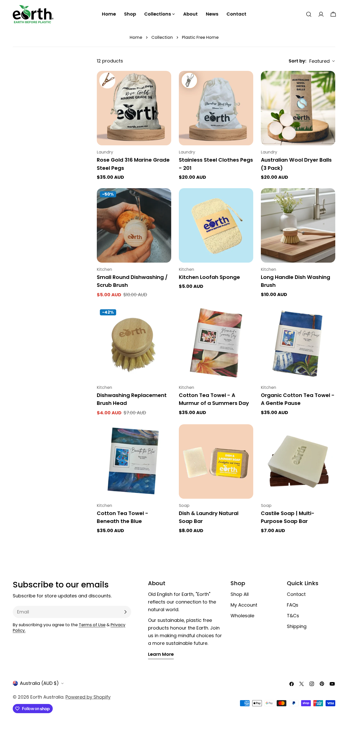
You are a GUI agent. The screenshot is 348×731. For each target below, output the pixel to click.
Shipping (296, 626)
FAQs (292, 605)
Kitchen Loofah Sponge (209, 277)
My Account (244, 605)
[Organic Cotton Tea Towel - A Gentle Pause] (298, 343)
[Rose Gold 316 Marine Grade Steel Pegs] (134, 108)
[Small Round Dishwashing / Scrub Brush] (134, 225)
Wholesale (242, 615)
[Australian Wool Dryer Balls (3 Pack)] (298, 108)
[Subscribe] (125, 612)
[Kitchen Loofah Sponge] (216, 225)
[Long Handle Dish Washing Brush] (298, 225)
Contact (296, 594)
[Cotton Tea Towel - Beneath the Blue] (134, 461)
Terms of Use (92, 625)
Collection (162, 37)
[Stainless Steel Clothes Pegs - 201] (216, 108)
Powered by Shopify (88, 697)
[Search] (309, 14)
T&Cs (293, 615)
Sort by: (297, 61)
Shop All (240, 594)
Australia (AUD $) (39, 683)
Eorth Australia (46, 697)
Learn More (161, 654)
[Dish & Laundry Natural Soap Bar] (216, 461)
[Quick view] (164, 82)
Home (136, 37)
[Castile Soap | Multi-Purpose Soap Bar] (298, 461)
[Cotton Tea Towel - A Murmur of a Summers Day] (216, 343)
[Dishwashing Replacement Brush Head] (134, 343)
